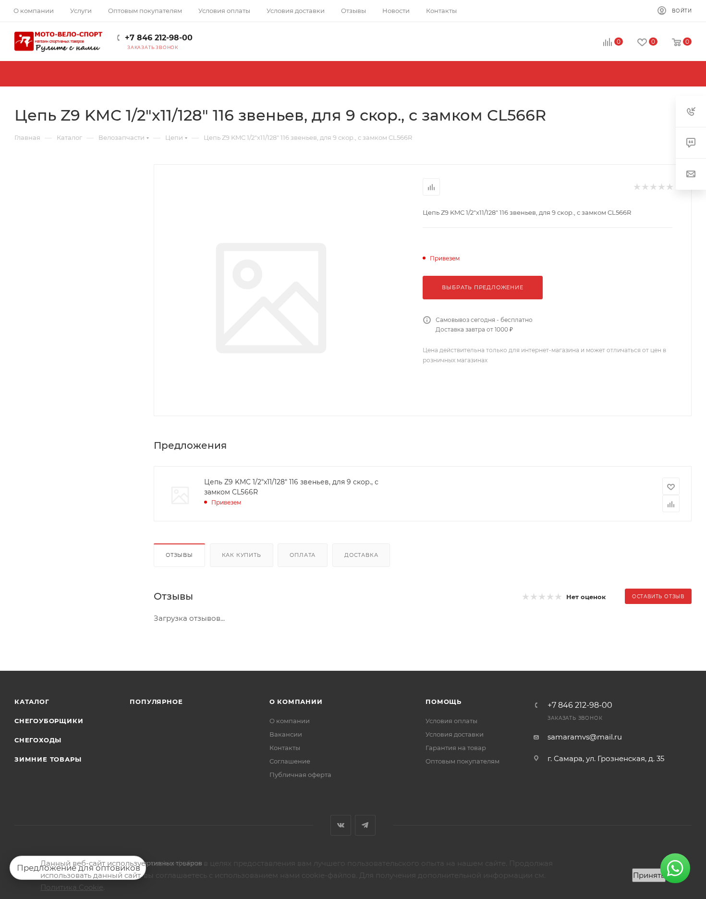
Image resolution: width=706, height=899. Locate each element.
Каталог (31, 701)
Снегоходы (37, 740)
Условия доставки (455, 734)
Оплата (303, 555)
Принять (649, 875)
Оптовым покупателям (462, 761)
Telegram (365, 825)
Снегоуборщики (48, 721)
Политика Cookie (71, 887)
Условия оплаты (451, 721)
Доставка (361, 555)
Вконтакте (340, 825)
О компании (296, 701)
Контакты (284, 747)
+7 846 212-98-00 (159, 37)
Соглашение (289, 761)
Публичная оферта (300, 774)
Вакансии (285, 734)
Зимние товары (47, 759)
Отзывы (179, 555)
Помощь (444, 701)
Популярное (156, 701)
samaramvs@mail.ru (585, 736)
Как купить (241, 555)
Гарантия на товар (456, 747)
